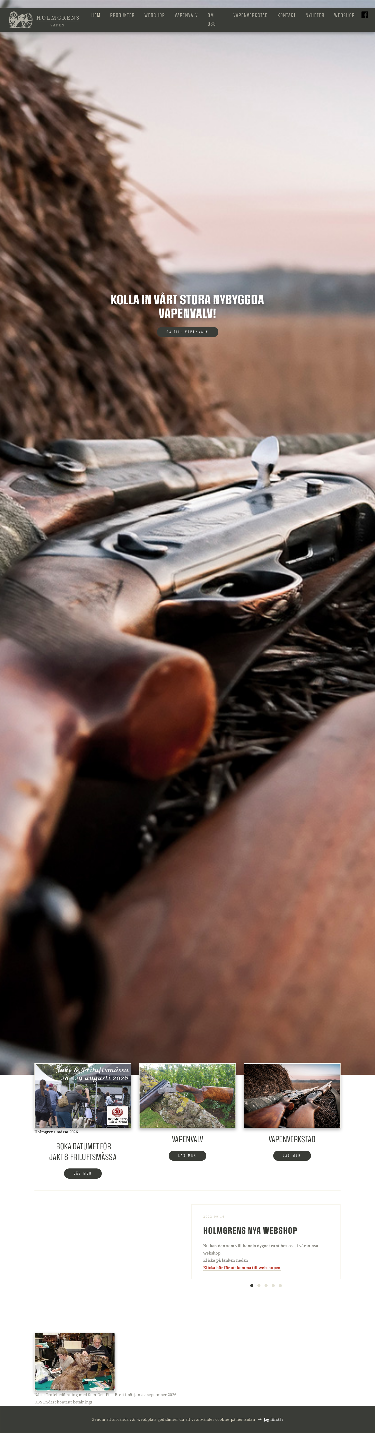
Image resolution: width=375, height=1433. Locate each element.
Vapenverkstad (250, 15)
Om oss (212, 19)
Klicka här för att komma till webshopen (242, 1267)
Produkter (122, 15)
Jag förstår (273, 1419)
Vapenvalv (186, 15)
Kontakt (287, 15)
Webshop (154, 15)
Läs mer (83, 1173)
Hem (96, 15)
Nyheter (315, 15)
